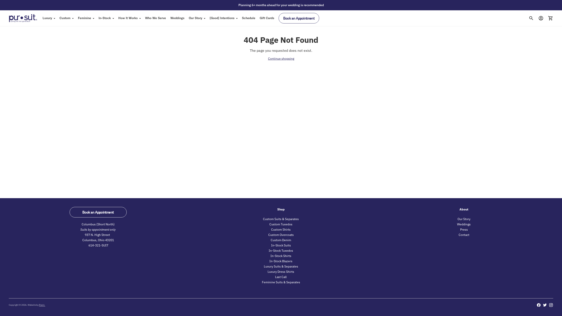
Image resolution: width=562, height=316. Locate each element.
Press (464, 230)
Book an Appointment (299, 18)
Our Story (195, 18)
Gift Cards (267, 18)
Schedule (248, 18)
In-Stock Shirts (280, 256)
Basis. (42, 304)
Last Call (281, 277)
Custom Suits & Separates (281, 219)
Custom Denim (281, 240)
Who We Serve (155, 18)
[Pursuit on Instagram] (551, 305)
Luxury (47, 18)
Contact (464, 235)
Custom (64, 18)
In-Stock (105, 18)
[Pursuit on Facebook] (539, 305)
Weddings (177, 18)
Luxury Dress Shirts (281, 272)
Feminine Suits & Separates (281, 282)
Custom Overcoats (281, 235)
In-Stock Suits (281, 245)
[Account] (541, 18)
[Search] (531, 18)
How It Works (128, 18)
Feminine (84, 18)
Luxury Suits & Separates (281, 266)
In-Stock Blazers (280, 261)
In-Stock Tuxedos (281, 251)
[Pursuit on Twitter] (545, 305)
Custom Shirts (281, 230)
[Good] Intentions (222, 18)
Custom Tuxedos (280, 224)
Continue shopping (281, 59)
